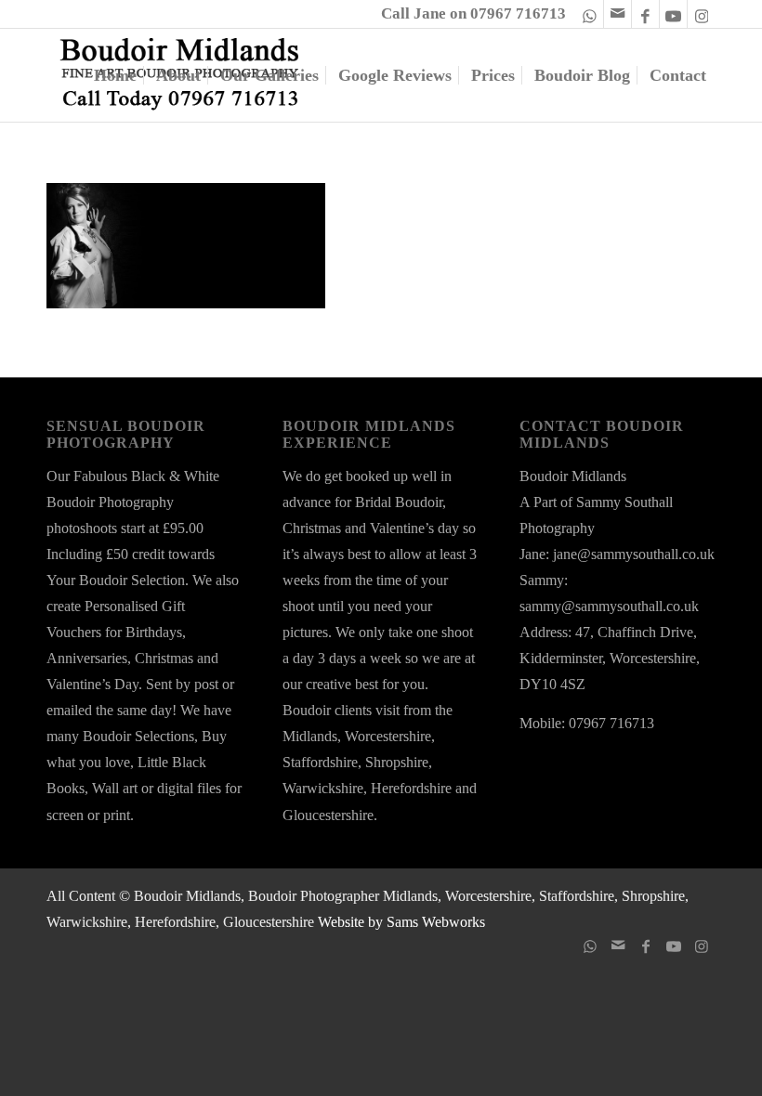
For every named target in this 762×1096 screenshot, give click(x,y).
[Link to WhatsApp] (589, 14)
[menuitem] (115, 75)
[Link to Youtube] (673, 14)
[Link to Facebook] (645, 14)
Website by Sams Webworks (399, 922)
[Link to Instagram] (702, 14)
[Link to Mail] (617, 14)
